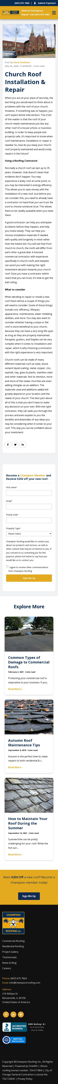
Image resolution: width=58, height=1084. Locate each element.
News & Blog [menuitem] (9, 962)
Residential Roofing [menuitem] (13, 946)
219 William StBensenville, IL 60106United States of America (16, 998)
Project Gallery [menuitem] (10, 951)
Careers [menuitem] (6, 968)
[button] (54, 12)
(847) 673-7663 (19, 978)
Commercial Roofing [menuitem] (13, 941)
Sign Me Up (29, 896)
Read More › (15, 689)
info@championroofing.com (24, 982)
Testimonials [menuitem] (9, 957)
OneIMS (33, 1066)
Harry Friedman (22, 62)
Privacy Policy (25, 1078)
